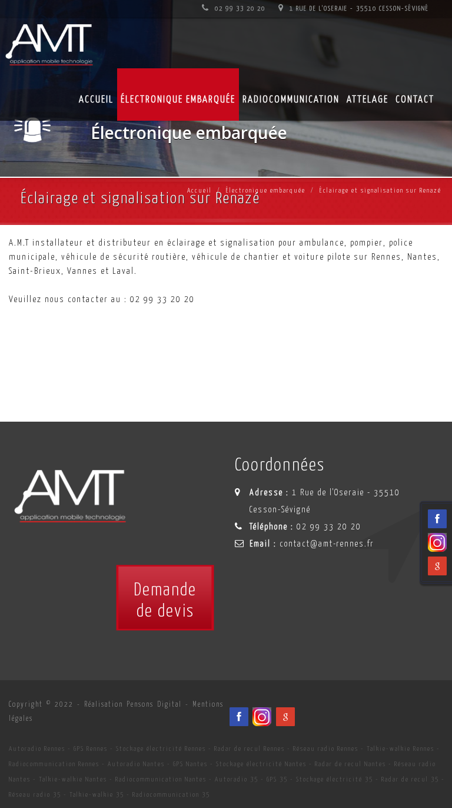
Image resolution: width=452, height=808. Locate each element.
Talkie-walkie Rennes (400, 749)
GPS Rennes (91, 749)
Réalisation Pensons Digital (133, 704)
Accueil (96, 100)
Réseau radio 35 (35, 795)
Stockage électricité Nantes (261, 764)
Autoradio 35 (236, 779)
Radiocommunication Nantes (161, 779)
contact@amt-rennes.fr (327, 544)
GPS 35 (277, 779)
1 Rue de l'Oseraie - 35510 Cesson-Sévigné (358, 8)
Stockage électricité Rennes (161, 749)
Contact (415, 100)
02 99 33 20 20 (238, 8)
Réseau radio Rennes (325, 749)
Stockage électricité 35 (334, 779)
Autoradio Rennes (37, 749)
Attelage (367, 100)
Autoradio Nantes (136, 764)
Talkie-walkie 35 (96, 795)
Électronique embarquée (178, 100)
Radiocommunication (291, 100)
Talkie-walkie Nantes (73, 779)
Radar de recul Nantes (350, 764)
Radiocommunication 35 (171, 795)
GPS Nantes (190, 764)
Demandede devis (165, 600)
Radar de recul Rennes (249, 749)
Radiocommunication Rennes (54, 764)
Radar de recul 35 (410, 779)
